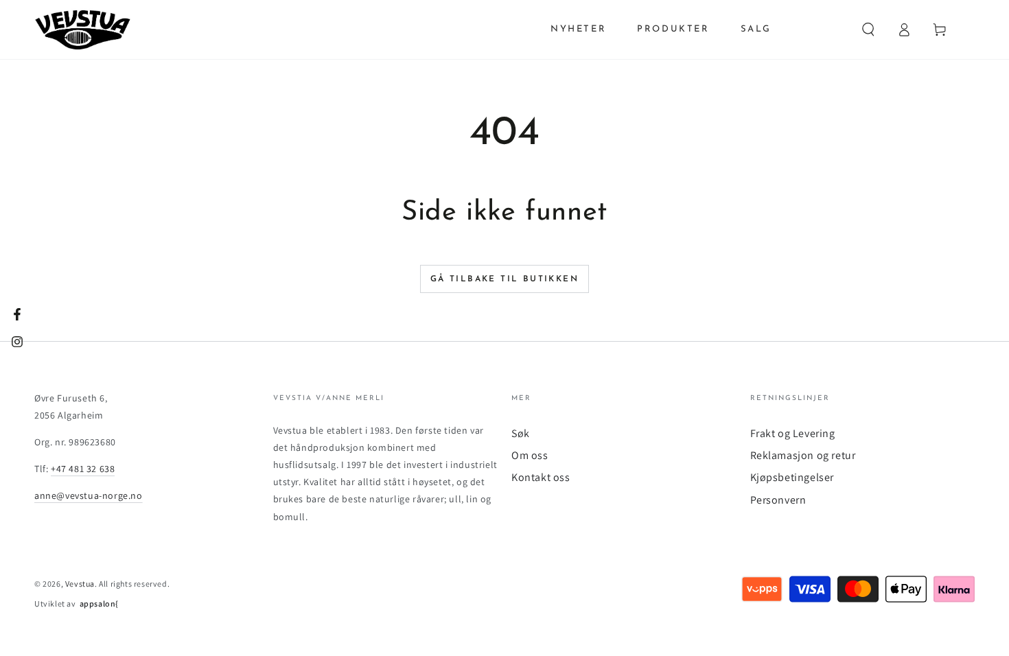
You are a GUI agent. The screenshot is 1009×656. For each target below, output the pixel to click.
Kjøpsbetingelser (792, 477)
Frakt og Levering (792, 433)
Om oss (529, 455)
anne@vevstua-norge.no (88, 495)
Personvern (778, 500)
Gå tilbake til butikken (504, 279)
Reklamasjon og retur (803, 455)
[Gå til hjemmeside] (82, 29)
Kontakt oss (540, 477)
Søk (520, 433)
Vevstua (80, 583)
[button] (868, 29)
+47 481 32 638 (83, 468)
